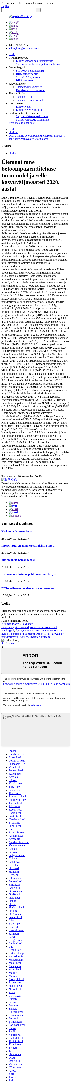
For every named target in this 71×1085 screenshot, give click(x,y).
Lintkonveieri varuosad (29, 109)
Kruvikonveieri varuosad (30, 90)
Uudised (13, 132)
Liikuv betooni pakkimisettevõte (34, 60)
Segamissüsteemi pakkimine (32, 116)
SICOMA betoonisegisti (30, 70)
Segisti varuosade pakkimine (32, 119)
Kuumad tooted (10, 623)
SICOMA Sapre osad (28, 77)
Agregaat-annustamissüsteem (32, 630)
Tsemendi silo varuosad (29, 100)
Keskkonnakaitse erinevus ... (19, 531)
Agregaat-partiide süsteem (35, 636)
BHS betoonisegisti (27, 73)
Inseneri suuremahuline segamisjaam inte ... (28, 545)
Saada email (8, 643)
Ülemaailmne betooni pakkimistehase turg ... (28, 574)
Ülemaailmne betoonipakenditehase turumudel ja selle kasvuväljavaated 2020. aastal (37, 137)
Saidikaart (27, 623)
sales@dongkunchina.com (24, 48)
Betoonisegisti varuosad (15, 627)
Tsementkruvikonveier (29, 86)
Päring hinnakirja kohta (14, 620)
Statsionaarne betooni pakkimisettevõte (38, 64)
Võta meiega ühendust (21, 122)
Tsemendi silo (24, 96)
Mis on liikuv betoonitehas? (18, 559)
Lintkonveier (23, 106)
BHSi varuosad (25, 80)
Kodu (12, 54)
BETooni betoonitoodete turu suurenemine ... (29, 588)
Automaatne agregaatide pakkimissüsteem (32, 632)
